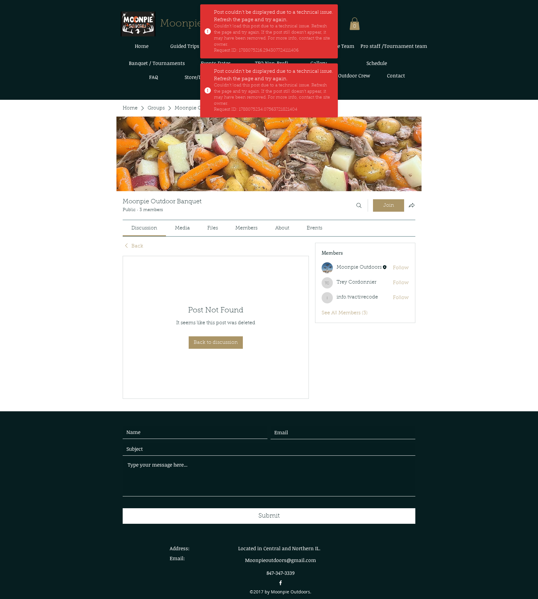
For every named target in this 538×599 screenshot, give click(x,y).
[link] (144, 228)
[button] (354, 23)
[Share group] (411, 205)
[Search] (359, 205)
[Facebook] (280, 583)
